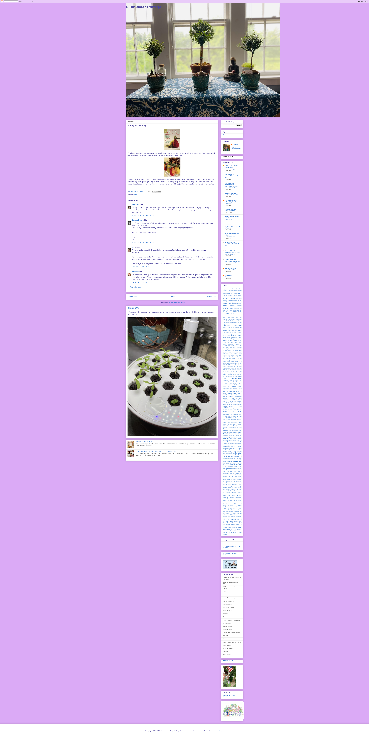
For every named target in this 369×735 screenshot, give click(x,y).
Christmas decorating (232, 326)
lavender (225, 411)
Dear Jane (232, 347)
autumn (239, 302)
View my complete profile (236, 147)
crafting (230, 340)
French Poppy (234, 371)
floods (232, 364)
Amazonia (225, 300)
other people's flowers (229, 445)
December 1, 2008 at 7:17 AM (142, 267)
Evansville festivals (230, 358)
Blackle (224, 311)
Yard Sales (228, 532)
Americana (230, 300)
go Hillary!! (225, 383)
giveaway (225, 381)
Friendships (230, 374)
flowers (224, 366)
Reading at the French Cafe (232, 195)
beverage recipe (228, 308)
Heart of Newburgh (229, 386)
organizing (233, 443)
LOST (230, 413)
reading (224, 466)
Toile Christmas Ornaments (232, 511)
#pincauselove (231, 288)
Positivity (236, 456)
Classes (239, 329)
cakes (224, 319)
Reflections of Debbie (236, 468)
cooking (230, 334)
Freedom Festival (227, 369)
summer (224, 494)
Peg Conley (225, 449)
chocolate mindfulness (235, 324)
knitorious (228, 225)
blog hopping (229, 311)
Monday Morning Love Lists (230, 432)
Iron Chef (239, 401)
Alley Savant (238, 298)
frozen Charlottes (237, 374)
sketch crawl (231, 484)
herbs (228, 390)
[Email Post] (148, 191)
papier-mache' (237, 446)
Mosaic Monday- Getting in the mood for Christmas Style (156, 451)
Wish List (233, 529)
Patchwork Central (227, 448)
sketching (236, 484)
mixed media (238, 430)
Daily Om (237, 345)
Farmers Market (238, 360)
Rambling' (234, 463)
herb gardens (233, 388)
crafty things (238, 342)
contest (227, 332)
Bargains (239, 303)
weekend (225, 527)
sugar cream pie (237, 492)
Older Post (211, 297)
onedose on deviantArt (236, 441)
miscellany (228, 430)
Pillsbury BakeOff (227, 451)
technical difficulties (228, 502)
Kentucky (231, 406)
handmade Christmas (235, 385)
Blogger (221, 731)
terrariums (225, 503)
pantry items (230, 446)
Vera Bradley (238, 516)
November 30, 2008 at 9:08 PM (143, 242)
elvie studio (228, 275)
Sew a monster (229, 219)
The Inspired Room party (231, 506)
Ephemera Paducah (236, 356)
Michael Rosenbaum (228, 425)
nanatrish (135, 204)
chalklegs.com (229, 174)
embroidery (231, 355)
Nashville (230, 435)
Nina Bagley (225, 440)
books (229, 314)
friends (224, 374)
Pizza (229, 455)
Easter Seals (235, 352)
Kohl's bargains (232, 408)
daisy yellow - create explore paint (231, 166)
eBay (231, 353)
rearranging (230, 466)
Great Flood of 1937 (235, 383)
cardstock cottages (230, 319)
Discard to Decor (232, 348)
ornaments (238, 443)
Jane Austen (226, 403)
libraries (232, 411)
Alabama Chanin (229, 298)
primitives (239, 458)
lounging (233, 416)
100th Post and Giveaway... (145, 441)
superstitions (238, 497)
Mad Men (229, 417)
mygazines (225, 435)
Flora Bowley (238, 364)
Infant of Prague (227, 401)
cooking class (236, 334)
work (235, 530)
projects (239, 460)
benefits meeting (236, 307)
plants (232, 455)
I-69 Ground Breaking (233, 399)
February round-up (227, 363)
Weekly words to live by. (231, 236)
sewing (239, 478)
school (224, 478)
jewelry (224, 404)
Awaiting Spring (227, 303)
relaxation (225, 470)
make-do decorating (236, 417)
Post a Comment (136, 287)
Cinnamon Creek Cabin (231, 329)
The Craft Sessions (231, 251)
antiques (235, 300)
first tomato (234, 363)
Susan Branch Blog (231, 209)
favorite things (226, 361)
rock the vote (238, 473)
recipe (235, 466)
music (239, 433)
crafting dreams (237, 340)
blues (224, 314)
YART (234, 532)
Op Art (224, 443)
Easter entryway (227, 352)
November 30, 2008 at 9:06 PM (143, 215)
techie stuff (238, 500)
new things (238, 437)
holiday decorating (236, 391)
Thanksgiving (237, 503)
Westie (229, 527)
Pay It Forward (236, 448)
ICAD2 (239, 399)
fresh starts (235, 373)
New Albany (239, 435)
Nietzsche (239, 438)
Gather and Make (230, 259)
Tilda (236, 510)
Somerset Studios (227, 487)
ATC (230, 302)
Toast (224, 511)
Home (172, 297)
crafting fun (226, 342)
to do (239, 510)
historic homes (233, 390)
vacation (230, 514)
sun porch (231, 495)
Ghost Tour (238, 380)
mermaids (239, 424)
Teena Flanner (237, 502)
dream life (239, 348)
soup (233, 487)
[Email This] (153, 192)
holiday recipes (227, 393)
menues (224, 424)
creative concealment (229, 344)
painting (225, 446)
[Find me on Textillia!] (232, 555)
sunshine (232, 497)
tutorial (227, 513)
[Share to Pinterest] (160, 192)
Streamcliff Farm (234, 490)
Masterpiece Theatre (236, 421)
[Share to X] (156, 192)
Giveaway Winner (231, 381)
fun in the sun (226, 376)
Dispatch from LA (230, 193)
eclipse (235, 353)
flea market (226, 364)
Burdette (228, 317)
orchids (228, 443)
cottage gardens (230, 335)
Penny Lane (232, 449)
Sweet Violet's (238, 498)
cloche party (231, 330)
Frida (240, 373)
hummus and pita (228, 398)
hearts (240, 386)
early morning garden (236, 350)
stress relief (227, 492)
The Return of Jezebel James (234, 508)
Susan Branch (227, 499)
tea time (232, 500)
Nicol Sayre (233, 438)
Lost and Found (237, 413)
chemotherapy (233, 322)
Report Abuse (228, 660)
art (238, 300)
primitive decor (233, 458)
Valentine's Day (237, 514)
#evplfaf (224, 288)
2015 (229, 290)
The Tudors (231, 510)
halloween (226, 385)
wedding (239, 526)
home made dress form (232, 394)
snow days (238, 486)
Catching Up (133, 308)
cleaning (225, 330)
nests (234, 435)
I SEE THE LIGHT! (230, 210)
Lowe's (224, 417)
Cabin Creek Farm (236, 317)
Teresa (235, 144)
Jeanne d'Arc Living (236, 402)
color (224, 332)
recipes (228, 468)
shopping (228, 481)
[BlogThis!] (154, 192)
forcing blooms (230, 368)
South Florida (226, 489)
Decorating (225, 348)
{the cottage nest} (230, 200)
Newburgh (226, 438)
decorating (239, 347)
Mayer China (226, 422)
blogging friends (237, 311)
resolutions (238, 470)
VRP (232, 522)
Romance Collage (227, 474)
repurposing (232, 470)
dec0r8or (135, 272)
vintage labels (237, 521)
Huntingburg (238, 398)
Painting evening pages (231, 169)
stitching (228, 490)
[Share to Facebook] (158, 192)
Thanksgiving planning (228, 505)
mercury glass (232, 424)
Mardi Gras (225, 419)
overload (239, 445)
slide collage (229, 486)
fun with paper (234, 376)
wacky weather (230, 524)
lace (240, 409)
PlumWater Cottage (143, 7)
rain (224, 463)
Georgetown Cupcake (228, 380)
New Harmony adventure (229, 437)
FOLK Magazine (231, 366)
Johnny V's (229, 404)
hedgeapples (226, 388)
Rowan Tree (238, 474)
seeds (234, 478)
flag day (239, 363)
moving (235, 433)
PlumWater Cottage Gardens (232, 455)
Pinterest (225, 455)
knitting (135, 195)
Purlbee (224, 461)
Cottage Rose (137, 220)
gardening (236, 378)
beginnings (225, 307)
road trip (232, 473)
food (237, 366)
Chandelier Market (236, 320)
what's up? (234, 527)
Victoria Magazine (231, 519)
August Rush (234, 302)
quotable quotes (236, 461)
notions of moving (233, 440)
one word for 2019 (230, 270)
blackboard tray (237, 310)
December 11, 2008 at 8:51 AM (143, 282)
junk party (235, 404)
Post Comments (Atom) (177, 303)
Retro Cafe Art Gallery (229, 471)
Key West (238, 406)
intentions (234, 401)
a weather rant (236, 293)
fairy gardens (229, 360)
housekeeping (238, 396)
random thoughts (235, 464)
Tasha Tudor (226, 500)
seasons (230, 478)
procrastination (231, 459)
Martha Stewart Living (233, 419)
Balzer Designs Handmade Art (229, 183)
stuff (232, 492)
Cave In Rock (227, 320)
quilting (229, 461)
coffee (239, 330)
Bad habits (234, 303)
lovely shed (238, 416)
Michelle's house (237, 425)
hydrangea (225, 399)
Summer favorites (232, 494)
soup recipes (238, 487)
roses (233, 474)
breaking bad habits (233, 316)
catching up (239, 319)
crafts (231, 342)
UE (238, 513)
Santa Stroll (234, 476)
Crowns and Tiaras (228, 345)
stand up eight (229, 277)
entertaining (228, 356)
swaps (232, 498)
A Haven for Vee (230, 242)
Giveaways (238, 381)
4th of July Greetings (235, 290)
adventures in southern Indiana (232, 297)
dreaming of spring (227, 350)
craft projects (234, 339)
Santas (239, 476)
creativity (238, 344)
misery (233, 430)
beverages (236, 308)
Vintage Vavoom (227, 522)
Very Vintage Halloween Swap (230, 518)
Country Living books (232, 337)
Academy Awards (237, 295)
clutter (236, 330)
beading (225, 305)
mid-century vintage (227, 427)
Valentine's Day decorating (229, 516)
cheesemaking (226, 322)
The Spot (225, 510)
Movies (230, 433)
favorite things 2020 (236, 361)
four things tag (237, 368)
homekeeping (230, 396)
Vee (133, 247)
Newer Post (132, 297)
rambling (228, 463)
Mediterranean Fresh (236, 422)
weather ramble (231, 526)
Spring (232, 489)
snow (234, 486)
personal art (238, 449)
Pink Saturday (236, 453)
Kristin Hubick (236, 409)
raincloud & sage (230, 268)
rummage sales (227, 476)
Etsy (224, 358)
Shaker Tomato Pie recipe (229, 479)
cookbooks (233, 332)
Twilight (234, 513)
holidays (235, 393)
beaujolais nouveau (235, 305)
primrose (225, 459)
